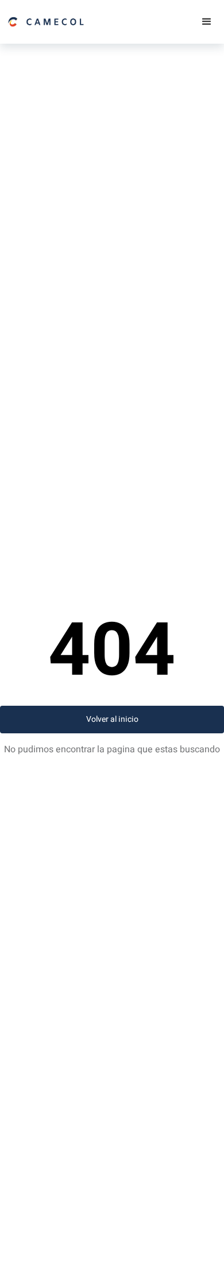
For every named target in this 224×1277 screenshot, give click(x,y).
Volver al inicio (112, 719)
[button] (207, 22)
